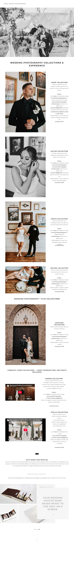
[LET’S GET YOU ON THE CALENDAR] (37, 454)
